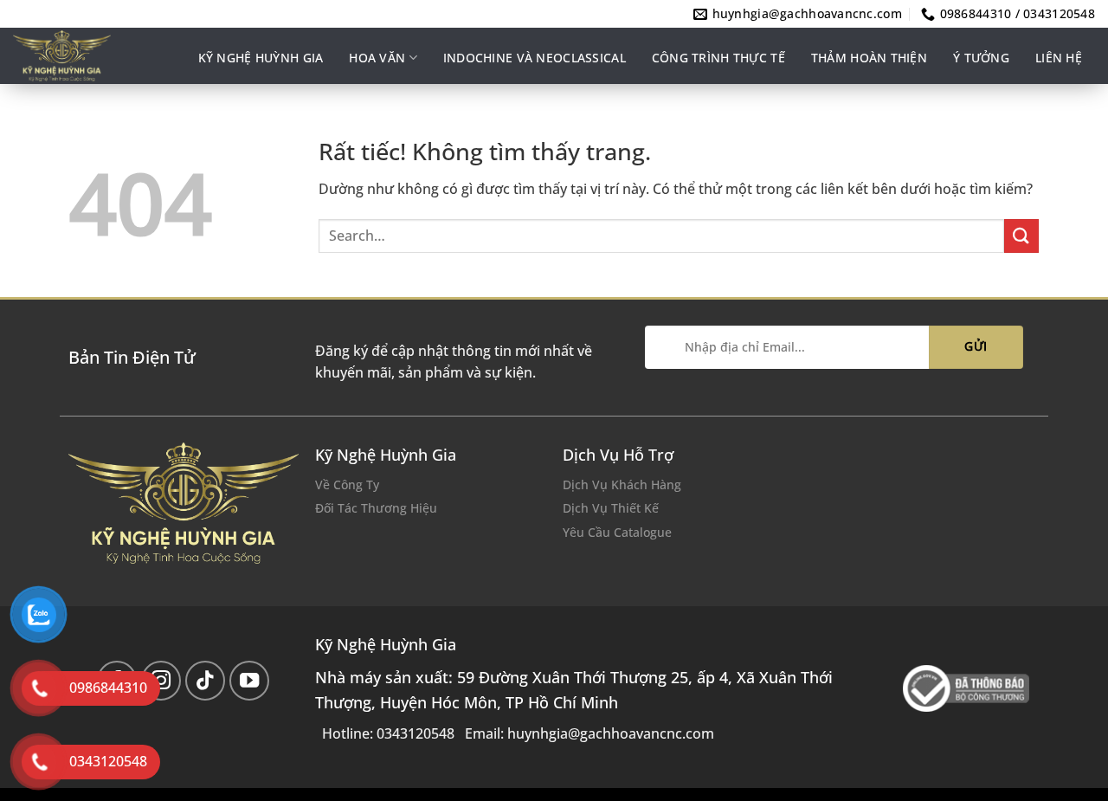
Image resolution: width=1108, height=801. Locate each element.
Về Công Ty (347, 484)
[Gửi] (1021, 236)
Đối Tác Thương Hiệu (376, 508)
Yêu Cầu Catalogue (617, 532)
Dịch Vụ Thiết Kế (611, 508)
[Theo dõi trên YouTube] (249, 681)
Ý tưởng (981, 57)
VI (1089, 118)
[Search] (1030, 118)
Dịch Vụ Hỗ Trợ (618, 454)
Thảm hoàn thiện (869, 57)
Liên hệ (1058, 57)
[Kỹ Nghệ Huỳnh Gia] (92, 56)
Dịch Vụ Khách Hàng (622, 484)
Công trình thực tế (718, 57)
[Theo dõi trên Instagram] (161, 681)
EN (1072, 118)
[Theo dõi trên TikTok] (205, 681)
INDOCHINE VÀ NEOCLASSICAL (534, 57)
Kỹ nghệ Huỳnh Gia (261, 57)
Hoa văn (377, 57)
